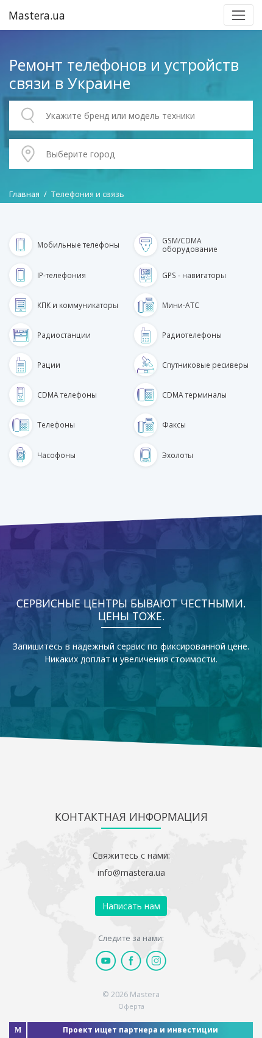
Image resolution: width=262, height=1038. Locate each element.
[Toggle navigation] (238, 15)
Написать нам (131, 906)
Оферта (131, 1006)
